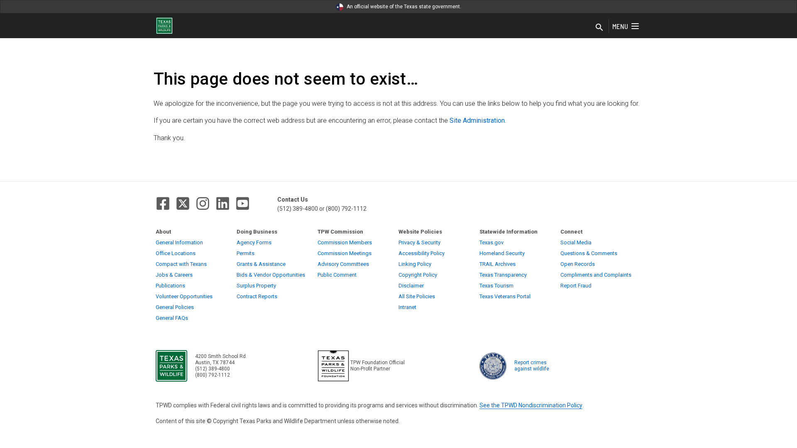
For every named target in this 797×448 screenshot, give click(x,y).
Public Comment (337, 275)
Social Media (576, 242)
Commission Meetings (345, 253)
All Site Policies (416, 296)
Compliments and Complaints (595, 275)
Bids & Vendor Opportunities (271, 275)
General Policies (175, 307)
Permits (245, 253)
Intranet (407, 307)
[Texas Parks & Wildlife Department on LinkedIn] (222, 203)
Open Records (577, 264)
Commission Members (345, 242)
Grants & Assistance (261, 264)
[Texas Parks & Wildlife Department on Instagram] (203, 203)
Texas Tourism (496, 285)
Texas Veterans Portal (505, 296)
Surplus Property (256, 285)
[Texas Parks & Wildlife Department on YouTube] (242, 203)
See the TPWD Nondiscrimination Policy (530, 405)
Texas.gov (491, 242)
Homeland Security (502, 253)
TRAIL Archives (497, 264)
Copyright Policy (417, 275)
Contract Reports (257, 296)
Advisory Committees (343, 264)
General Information (179, 242)
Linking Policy (414, 264)
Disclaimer (411, 285)
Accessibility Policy (421, 253)
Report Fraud (576, 285)
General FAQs (172, 318)
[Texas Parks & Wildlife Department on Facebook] (163, 203)
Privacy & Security (419, 242)
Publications (170, 285)
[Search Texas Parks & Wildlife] (599, 27)
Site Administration (477, 120)
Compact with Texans (181, 264)
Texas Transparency (503, 275)
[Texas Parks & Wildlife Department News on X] (183, 203)
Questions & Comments (588, 253)
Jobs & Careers (174, 275)
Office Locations (176, 253)
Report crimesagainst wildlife (531, 366)
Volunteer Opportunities (184, 296)
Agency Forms (254, 242)
